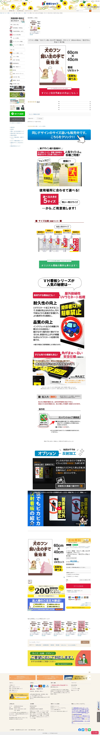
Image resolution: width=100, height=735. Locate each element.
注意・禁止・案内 (17, 13)
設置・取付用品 (16, 59)
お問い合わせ (41, 729)
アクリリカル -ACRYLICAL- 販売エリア (59, 711)
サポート (11, 682)
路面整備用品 (16, 63)
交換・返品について (13, 690)
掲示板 (14, 70)
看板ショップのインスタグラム (78, 703)
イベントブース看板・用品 (18, 45)
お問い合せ (21, 10)
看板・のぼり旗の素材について (17, 131)
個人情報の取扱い (32, 729)
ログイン (77, 1)
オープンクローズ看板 (18, 41)
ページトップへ (89, 672)
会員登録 (82, 1)
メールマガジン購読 (75, 688)
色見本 (12, 129)
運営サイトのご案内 (55, 703)
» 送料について (88, 602)
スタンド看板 (16, 56)
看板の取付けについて (15, 146)
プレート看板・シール (8, 13)
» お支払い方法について (86, 603)
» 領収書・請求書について (85, 605)
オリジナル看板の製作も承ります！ (59, 264)
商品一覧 (12, 10)
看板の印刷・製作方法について (17, 133)
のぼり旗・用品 (16, 77)
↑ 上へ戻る (94, 732)
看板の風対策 (13, 135)
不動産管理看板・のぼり (18, 31)
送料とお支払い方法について (40, 697)
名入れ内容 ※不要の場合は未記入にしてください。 (76, 567)
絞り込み (40, 118)
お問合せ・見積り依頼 (95, 1)
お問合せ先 (11, 703)
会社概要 (32, 703)
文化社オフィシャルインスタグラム (58, 707)
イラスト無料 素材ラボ (55, 709)
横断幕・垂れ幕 (16, 80)
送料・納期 (53, 682)
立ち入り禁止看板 (17, 34)
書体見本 (13, 127)
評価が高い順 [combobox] (30, 118)
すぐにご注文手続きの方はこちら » (60, 91)
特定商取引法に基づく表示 (21, 729)
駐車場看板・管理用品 (18, 27)
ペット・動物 (23, 13)
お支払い (32, 682)
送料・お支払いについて (14, 686)
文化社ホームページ (55, 706)
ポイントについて (13, 692)
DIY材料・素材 (16, 83)
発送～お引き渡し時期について (16, 688)
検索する (85, 642)
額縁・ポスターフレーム (18, 73)
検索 (90, 11)
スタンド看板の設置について (17, 140)
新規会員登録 (74, 685)
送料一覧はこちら (54, 686)
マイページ (29, 10)
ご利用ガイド (87, 1)
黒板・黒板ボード (17, 66)
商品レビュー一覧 (75, 690)
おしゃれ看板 (16, 38)
